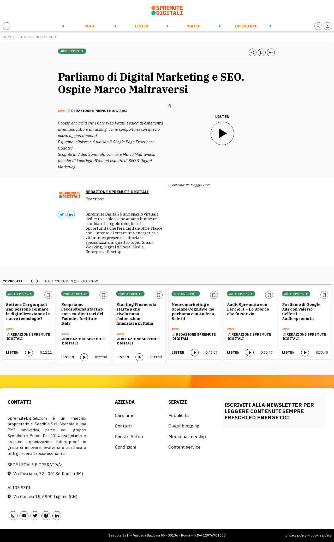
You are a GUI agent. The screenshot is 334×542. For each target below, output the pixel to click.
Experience (246, 26)
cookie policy (321, 535)
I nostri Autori (129, 436)
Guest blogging (183, 426)
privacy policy (295, 535)
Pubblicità (178, 415)
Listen (141, 26)
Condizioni (125, 447)
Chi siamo (125, 415)
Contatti (123, 426)
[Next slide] (37, 281)
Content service (184, 447)
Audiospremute (43, 37)
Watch (193, 26)
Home (7, 37)
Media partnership (187, 436)
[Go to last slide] (32, 281)
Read (89, 26)
